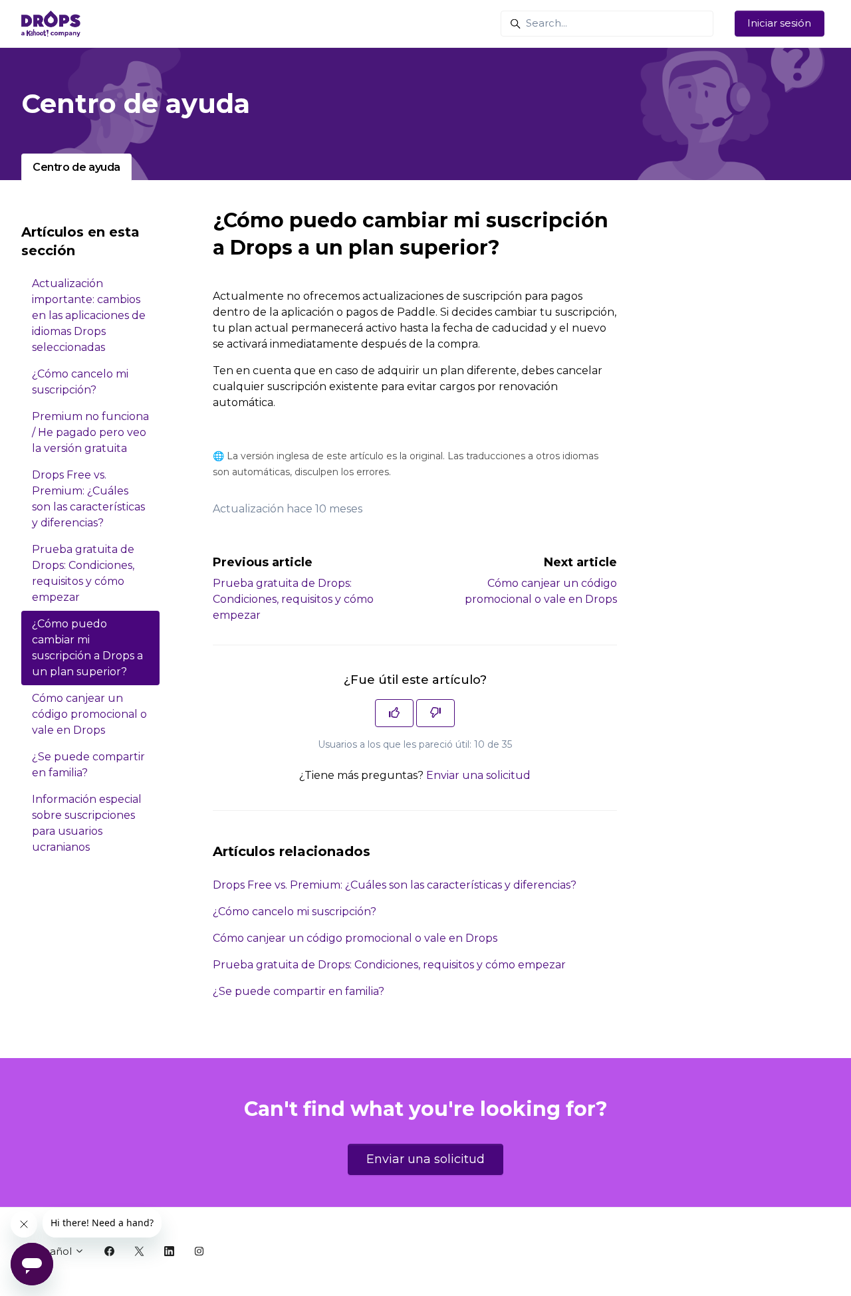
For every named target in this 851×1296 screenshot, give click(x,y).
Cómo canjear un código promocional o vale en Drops (355, 938)
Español (52, 1251)
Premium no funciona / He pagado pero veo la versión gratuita (90, 432)
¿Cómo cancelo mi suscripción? (294, 911)
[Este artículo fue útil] (394, 713)
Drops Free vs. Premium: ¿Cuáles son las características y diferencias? (394, 885)
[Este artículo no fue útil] (435, 713)
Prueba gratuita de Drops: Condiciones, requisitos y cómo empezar (293, 599)
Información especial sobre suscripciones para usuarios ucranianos (87, 823)
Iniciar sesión (779, 23)
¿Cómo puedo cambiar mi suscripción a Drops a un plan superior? (87, 647)
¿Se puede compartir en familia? (298, 991)
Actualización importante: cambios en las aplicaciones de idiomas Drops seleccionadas (89, 315)
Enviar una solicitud (478, 775)
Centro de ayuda (76, 167)
